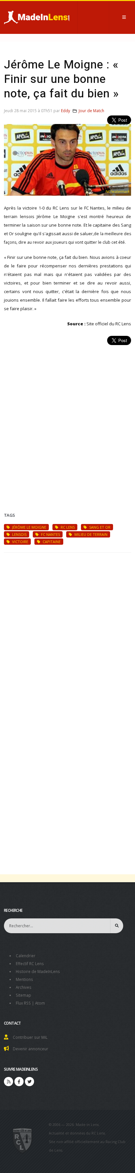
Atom (40, 1003)
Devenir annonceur (30, 1048)
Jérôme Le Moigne (28, 527)
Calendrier (25, 955)
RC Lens (67, 527)
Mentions (24, 979)
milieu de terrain (90, 534)
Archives (23, 987)
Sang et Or (99, 527)
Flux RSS (23, 1003)
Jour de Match (91, 110)
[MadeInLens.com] (22, 1140)
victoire (19, 541)
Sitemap (23, 995)
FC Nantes (50, 534)
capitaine (51, 541)
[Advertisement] (67, 420)
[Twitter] (29, 1081)
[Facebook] (19, 1081)
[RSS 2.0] (8, 1081)
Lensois (19, 534)
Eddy (65, 110)
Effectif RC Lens (30, 963)
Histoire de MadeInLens (38, 971)
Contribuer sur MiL (30, 1037)
